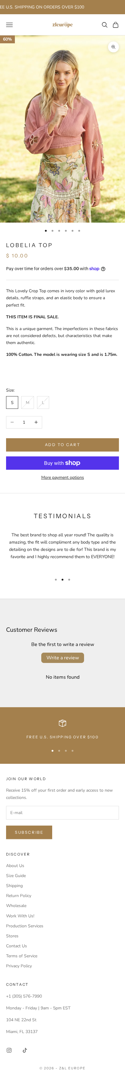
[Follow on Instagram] (9, 1050)
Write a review (62, 657)
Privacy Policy (19, 966)
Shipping (14, 886)
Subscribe (29, 832)
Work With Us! (20, 916)
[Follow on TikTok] (25, 1050)
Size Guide (16, 876)
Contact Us (16, 946)
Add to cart (62, 444)
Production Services (24, 926)
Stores (12, 936)
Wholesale (16, 906)
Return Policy (18, 896)
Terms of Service (21, 956)
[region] (62, 730)
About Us (15, 866)
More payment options (62, 477)
